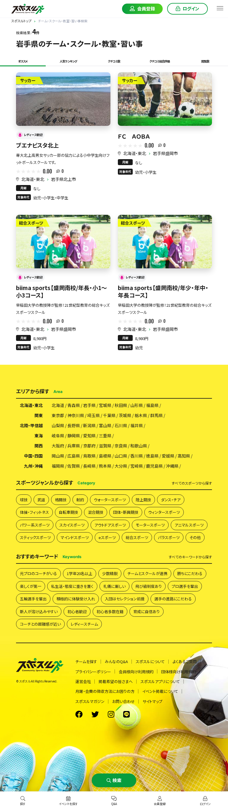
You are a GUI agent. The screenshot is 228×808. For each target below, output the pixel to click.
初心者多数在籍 (110, 611)
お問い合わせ (123, 701)
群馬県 (156, 415)
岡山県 (58, 456)
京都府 (89, 446)
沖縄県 (172, 466)
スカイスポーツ (72, 525)
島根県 (105, 456)
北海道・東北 (32, 179)
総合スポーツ (137, 537)
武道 (41, 499)
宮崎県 (136, 466)
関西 (38, 446)
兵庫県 (73, 446)
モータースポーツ (150, 525)
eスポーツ (107, 537)
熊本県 (105, 466)
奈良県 (121, 446)
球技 (24, 499)
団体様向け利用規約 (178, 671)
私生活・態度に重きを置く (72, 586)
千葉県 (109, 415)
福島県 (152, 405)
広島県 (73, 456)
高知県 (184, 456)
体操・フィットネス (34, 512)
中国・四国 (33, 456)
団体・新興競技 (125, 512)
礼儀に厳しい (114, 586)
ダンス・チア (170, 499)
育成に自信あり (146, 611)
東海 (38, 435)
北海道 (58, 405)
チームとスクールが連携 (147, 573)
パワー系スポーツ (35, 525)
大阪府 (58, 446)
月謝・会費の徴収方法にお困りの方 (104, 691)
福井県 (136, 425)
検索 (117, 780)
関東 (38, 415)
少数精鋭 (110, 573)
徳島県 (152, 456)
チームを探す (86, 661)
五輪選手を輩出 (33, 599)
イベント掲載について (160, 691)
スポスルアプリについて (160, 681)
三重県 (105, 435)
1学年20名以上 (79, 573)
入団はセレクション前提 (125, 599)
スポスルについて (150, 661)
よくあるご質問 (184, 661)
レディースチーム (84, 624)
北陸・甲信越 (31, 425)
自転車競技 (68, 512)
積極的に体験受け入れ (75, 599)
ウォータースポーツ (110, 499)
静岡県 (73, 435)
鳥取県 (89, 456)
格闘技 (60, 499)
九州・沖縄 (33, 466)
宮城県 (105, 405)
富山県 (105, 425)
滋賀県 (105, 446)
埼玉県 (93, 415)
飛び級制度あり (148, 586)
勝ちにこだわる (189, 573)
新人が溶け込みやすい (39, 611)
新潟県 (89, 425)
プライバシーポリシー (93, 671)
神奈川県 (75, 415)
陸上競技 (143, 499)
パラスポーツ (169, 537)
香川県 (136, 456)
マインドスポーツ (75, 537)
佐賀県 (73, 466)
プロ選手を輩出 (185, 586)
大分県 (121, 466)
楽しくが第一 (30, 586)
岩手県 (89, 405)
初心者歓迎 (77, 611)
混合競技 (95, 512)
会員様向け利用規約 (136, 671)
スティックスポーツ (35, 537)
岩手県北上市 (63, 179)
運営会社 (83, 681)
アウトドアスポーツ (110, 525)
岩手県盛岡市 (165, 153)
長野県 (73, 425)
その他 (195, 537)
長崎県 (89, 466)
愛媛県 (168, 456)
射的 (80, 499)
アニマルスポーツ (189, 525)
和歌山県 (138, 446)
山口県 (121, 456)
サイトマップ (152, 701)
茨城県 (125, 415)
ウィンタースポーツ (164, 512)
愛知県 (89, 435)
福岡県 (58, 466)
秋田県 (121, 405)
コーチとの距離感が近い (40, 624)
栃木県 (140, 415)
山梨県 (58, 425)
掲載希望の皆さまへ (116, 681)
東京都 (58, 415)
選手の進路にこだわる (173, 599)
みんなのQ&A (116, 661)
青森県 (73, 405)
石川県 (121, 425)
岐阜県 (58, 435)
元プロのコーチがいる (38, 573)
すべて (192, 483)
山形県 (136, 405)
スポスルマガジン (89, 701)
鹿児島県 (154, 466)
